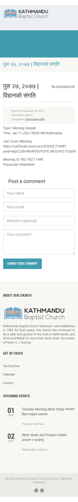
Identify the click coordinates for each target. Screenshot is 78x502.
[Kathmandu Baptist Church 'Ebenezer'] (26, 13)
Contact (8, 383)
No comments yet (63, 86)
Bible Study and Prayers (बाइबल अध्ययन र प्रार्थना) (44, 437)
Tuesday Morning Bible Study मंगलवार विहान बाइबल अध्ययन (48, 411)
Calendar (9, 374)
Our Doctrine (11, 366)
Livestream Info (35, 119)
